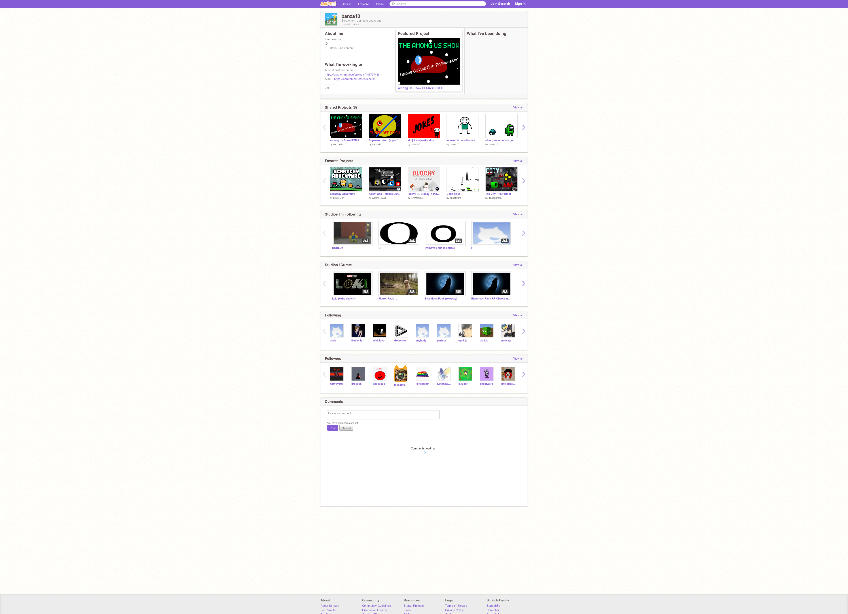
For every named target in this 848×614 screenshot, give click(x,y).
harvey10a (336, 384)
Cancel (346, 428)
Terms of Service (456, 605)
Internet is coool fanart (461, 140)
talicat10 (399, 385)
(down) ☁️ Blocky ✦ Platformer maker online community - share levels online (424, 194)
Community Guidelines (376, 605)
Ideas (380, 4)
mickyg (506, 340)
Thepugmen (495, 197)
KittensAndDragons (444, 384)
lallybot (463, 384)
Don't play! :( (454, 194)
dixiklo (484, 340)
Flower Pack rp (388, 298)
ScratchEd (493, 605)
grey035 (356, 384)
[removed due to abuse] (440, 248)
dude (333, 340)
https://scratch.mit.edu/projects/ (354, 79)
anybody (421, 340)
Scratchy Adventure (342, 194)
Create (346, 4)
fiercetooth (422, 384)
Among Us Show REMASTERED (420, 88)
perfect (441, 340)
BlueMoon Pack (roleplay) (441, 298)
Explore (363, 4)
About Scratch (330, 605)
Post (333, 428)
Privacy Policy (454, 610)
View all (518, 107)
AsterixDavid (379, 197)
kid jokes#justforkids (421, 140)
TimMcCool (417, 197)
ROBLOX (337, 248)
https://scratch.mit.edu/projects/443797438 (352, 74)
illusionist (357, 340)
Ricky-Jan (338, 197)
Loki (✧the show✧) (344, 298)
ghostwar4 (455, 197)
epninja (463, 340)
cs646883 (379, 384)
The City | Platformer (498, 194)
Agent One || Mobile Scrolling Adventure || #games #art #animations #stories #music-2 (385, 194)
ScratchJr (493, 610)
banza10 (338, 144)
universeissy (508, 384)
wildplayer (379, 340)
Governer (400, 340)
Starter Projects (414, 605)
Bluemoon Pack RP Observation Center (491, 298)
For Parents (328, 610)
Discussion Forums (374, 610)
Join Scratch (500, 3)
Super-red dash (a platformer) (385, 140)
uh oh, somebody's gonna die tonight (501, 140)
